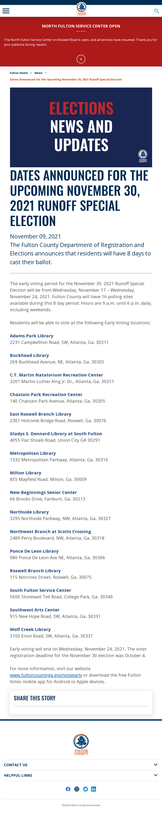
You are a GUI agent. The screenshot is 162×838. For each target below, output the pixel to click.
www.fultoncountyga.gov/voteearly (46, 675)
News (38, 73)
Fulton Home (19, 73)
